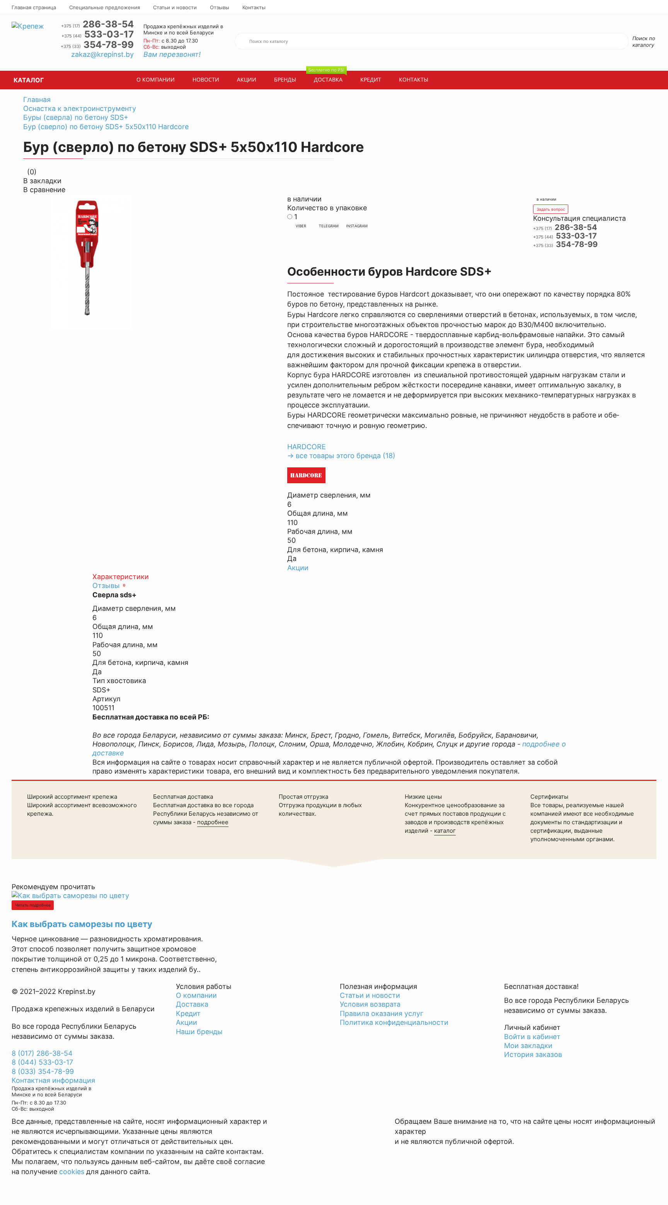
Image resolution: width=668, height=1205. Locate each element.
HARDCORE (306, 447)
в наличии (546, 199)
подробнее (212, 822)
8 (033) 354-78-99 (43, 1071)
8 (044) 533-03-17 (42, 1062)
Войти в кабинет (532, 1037)
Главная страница (34, 7)
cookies (71, 1172)
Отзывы (219, 7)
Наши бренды (199, 1032)
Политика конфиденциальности (394, 1022)
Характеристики (120, 577)
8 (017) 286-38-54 (42, 1053)
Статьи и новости (175, 7)
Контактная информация (53, 1080)
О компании (155, 79)
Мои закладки (528, 1045)
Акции (246, 79)
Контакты (254, 7)
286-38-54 (97, 24)
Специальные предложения (104, 7)
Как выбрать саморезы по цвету (82, 924)
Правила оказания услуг (381, 1013)
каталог (445, 830)
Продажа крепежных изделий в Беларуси (83, 1009)
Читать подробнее (33, 905)
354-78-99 (97, 45)
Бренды (285, 79)
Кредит (370, 79)
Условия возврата (370, 1004)
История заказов (533, 1054)
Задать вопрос (551, 209)
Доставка (326, 77)
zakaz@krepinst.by (102, 54)
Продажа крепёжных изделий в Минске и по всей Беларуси (183, 29)
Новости (206, 79)
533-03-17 (97, 34)
